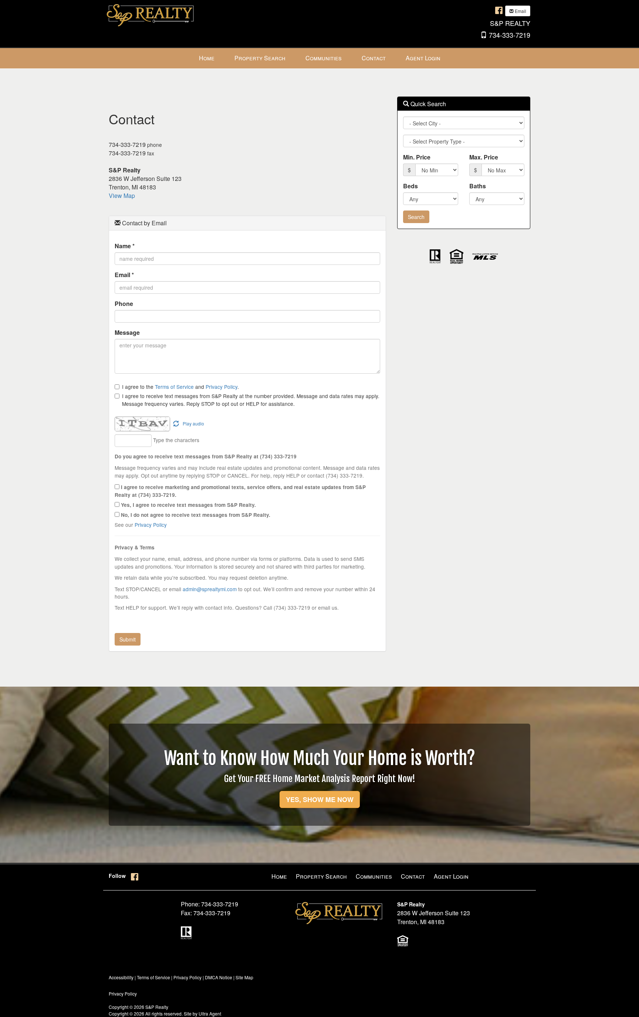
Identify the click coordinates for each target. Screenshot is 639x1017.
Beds (410, 186)
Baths (477, 186)
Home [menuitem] (206, 58)
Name (125, 246)
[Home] (151, 14)
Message (127, 332)
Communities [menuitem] (323, 58)
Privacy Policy (221, 386)
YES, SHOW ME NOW (320, 799)
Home (279, 876)
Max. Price (483, 157)
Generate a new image (176, 424)
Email (520, 11)
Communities (374, 876)
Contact (413, 876)
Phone (124, 303)
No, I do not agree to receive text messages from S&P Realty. (194, 514)
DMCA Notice (218, 977)
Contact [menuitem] (374, 58)
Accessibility (121, 977)
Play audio (193, 423)
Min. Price (416, 157)
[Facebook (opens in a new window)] (498, 10)
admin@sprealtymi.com (210, 589)
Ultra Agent (210, 1013)
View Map (122, 195)
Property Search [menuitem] (259, 58)
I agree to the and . (180, 386)
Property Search (321, 876)
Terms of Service (174, 386)
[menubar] (320, 58)
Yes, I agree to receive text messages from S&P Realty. (187, 504)
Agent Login (451, 876)
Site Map (244, 977)
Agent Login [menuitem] (423, 58)
